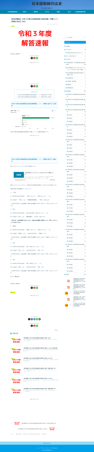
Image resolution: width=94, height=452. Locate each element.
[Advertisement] (34, 73)
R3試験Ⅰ (13, 292)
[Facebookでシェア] (32, 319)
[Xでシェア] (29, 319)
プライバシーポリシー (45, 448)
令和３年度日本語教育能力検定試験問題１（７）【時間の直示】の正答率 (35, 94)
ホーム (38, 448)
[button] (39, 319)
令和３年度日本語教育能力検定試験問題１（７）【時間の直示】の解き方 (35, 96)
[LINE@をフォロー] (37, 58)
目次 (32, 92)
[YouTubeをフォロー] (34, 58)
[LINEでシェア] (37, 319)
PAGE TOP (47, 443)
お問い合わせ (54, 448)
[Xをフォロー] (32, 58)
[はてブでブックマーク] (34, 319)
